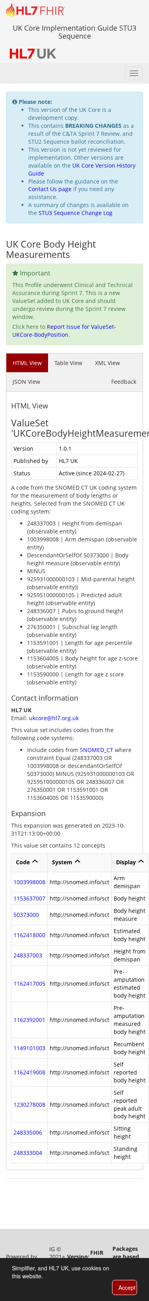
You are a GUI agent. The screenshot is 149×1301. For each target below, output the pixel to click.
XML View (107, 363)
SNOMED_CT (96, 750)
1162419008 (29, 1072)
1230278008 (29, 1104)
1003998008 (29, 882)
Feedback (123, 381)
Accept (126, 1287)
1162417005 (29, 983)
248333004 (28, 1152)
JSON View (26, 381)
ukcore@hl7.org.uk (54, 718)
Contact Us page (50, 189)
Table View (68, 363)
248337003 (28, 955)
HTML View (27, 363)
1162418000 (29, 935)
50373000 (26, 914)
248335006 (28, 1132)
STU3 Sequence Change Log (75, 213)
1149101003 (29, 1048)
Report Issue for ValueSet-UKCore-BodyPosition (64, 330)
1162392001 (29, 1020)
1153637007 (29, 898)
